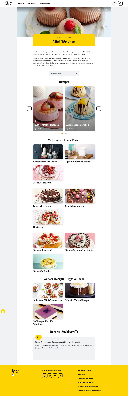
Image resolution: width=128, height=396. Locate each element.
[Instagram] (44, 375)
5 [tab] (66, 133)
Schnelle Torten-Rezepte (77, 300)
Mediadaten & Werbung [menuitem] (85, 382)
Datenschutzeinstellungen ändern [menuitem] (89, 390)
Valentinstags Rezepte (43, 345)
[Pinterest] (50, 375)
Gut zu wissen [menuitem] (45, 3)
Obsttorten (38, 227)
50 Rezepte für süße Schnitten (43, 323)
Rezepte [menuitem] (21, 3)
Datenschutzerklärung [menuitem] (85, 378)
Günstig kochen (73, 345)
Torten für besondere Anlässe (80, 250)
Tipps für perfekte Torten (77, 161)
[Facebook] (60, 375)
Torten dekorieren (42, 182)
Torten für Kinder (42, 271)
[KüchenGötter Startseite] (9, 3)
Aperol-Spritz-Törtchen (77, 124)
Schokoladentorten (74, 205)
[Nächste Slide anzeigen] (98, 108)
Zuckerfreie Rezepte (56, 348)
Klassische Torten (42, 205)
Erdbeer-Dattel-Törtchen (47, 124)
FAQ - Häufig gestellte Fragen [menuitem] (87, 386)
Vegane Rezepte (42, 348)
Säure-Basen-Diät (86, 345)
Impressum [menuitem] (81, 375)
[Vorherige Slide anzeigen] (29, 108)
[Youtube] (55, 375)
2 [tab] (62, 133)
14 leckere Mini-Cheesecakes (47, 300)
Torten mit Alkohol (42, 250)
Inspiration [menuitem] (32, 3)
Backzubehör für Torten (45, 161)
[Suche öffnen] (120, 3)
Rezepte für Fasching (59, 345)
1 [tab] (61, 133)
